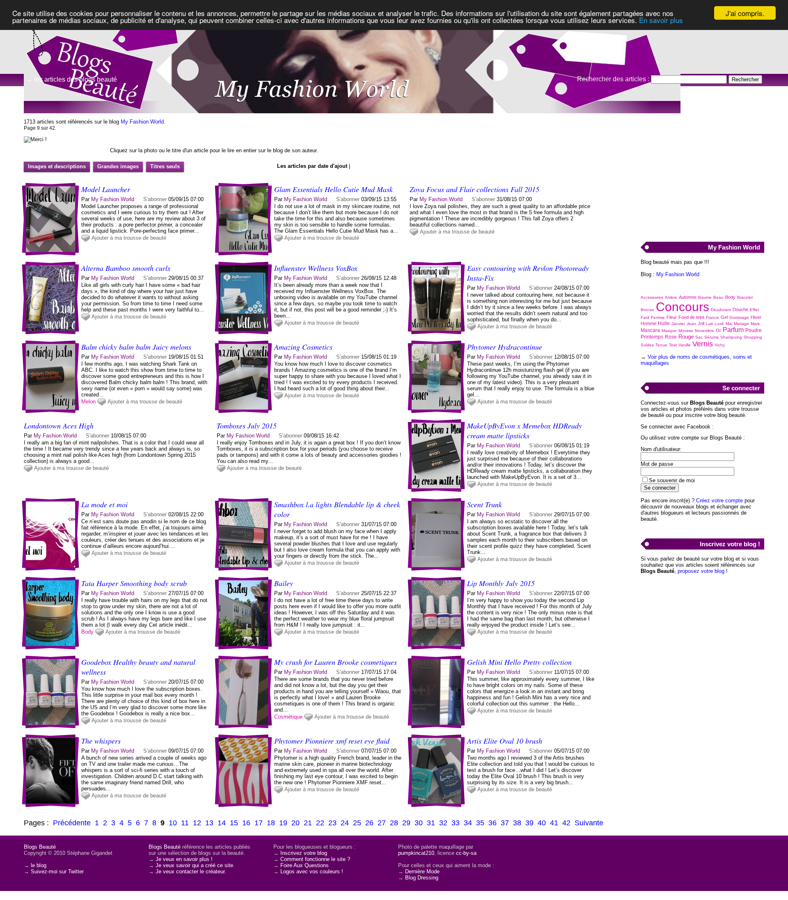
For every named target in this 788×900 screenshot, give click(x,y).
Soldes (647, 345)
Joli (701, 323)
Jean (691, 323)
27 (382, 823)
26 (369, 823)
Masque (669, 330)
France (712, 317)
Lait (709, 323)
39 (529, 823)
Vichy (720, 345)
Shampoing (731, 337)
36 (492, 823)
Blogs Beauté (40, 847)
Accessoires (652, 297)
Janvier (678, 323)
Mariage (741, 323)
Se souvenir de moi (672, 480)
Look (719, 323)
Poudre (753, 330)
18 (271, 823)
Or (718, 330)
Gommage (739, 317)
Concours (682, 307)
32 (443, 823)
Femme (658, 317)
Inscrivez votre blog (303, 853)
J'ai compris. (745, 13)
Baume (705, 297)
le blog (38, 865)
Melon (88, 401)
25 (357, 823)
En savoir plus (661, 20)
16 (246, 823)
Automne (687, 297)
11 (185, 823)
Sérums (711, 337)
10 (173, 823)
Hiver (756, 317)
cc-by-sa (466, 853)
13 (209, 823)
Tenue (661, 345)
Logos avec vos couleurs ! (311, 871)
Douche (740, 309)
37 (505, 823)
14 (222, 823)
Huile (664, 323)
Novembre (704, 330)
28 (394, 823)
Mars (755, 323)
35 (480, 823)
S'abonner (155, 199)
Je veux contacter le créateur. (191, 871)
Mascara (650, 330)
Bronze (647, 309)
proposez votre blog (701, 571)
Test (673, 345)
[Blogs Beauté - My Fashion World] (492, 63)
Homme (648, 323)
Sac (699, 337)
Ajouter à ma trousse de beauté (129, 238)
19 (283, 823)
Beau (718, 297)
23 (332, 823)
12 (197, 823)
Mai (729, 323)
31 (431, 823)
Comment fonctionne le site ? (315, 859)
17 (258, 823)
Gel (724, 317)
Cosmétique (288, 717)
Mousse (685, 330)
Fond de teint (691, 317)
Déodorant (721, 309)
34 (468, 823)
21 (308, 823)
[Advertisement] (702, 172)
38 (517, 823)
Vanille (684, 345)
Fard (645, 317)
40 (542, 823)
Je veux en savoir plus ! (184, 859)
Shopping (753, 337)
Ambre (671, 297)
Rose (671, 337)
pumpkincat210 (416, 853)
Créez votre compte (719, 500)
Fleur (672, 317)
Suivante (589, 823)
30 (419, 823)
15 (234, 823)
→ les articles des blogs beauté (71, 79)
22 (320, 823)
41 (554, 823)
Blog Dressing (421, 878)
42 (566, 823)
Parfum (733, 329)
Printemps (652, 337)
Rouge (686, 337)
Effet (754, 309)
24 (345, 823)
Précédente (72, 823)
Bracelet (745, 297)
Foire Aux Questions (304, 865)
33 (455, 823)
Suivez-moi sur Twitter (57, 871)
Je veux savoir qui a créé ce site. (195, 865)
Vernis (702, 344)
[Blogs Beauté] (82, 43)
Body (87, 632)
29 (406, 823)
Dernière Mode (422, 871)
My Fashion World (142, 122)
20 (295, 823)
